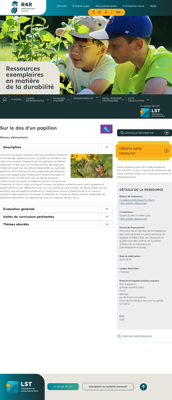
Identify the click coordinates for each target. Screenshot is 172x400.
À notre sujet (81, 6)
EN (118, 12)
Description (12, 147)
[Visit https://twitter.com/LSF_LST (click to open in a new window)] (106, 12)
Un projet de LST (63, 386)
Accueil (62, 6)
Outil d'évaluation (136, 99)
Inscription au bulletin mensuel (108, 386)
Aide (153, 6)
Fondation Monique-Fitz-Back (136, 200)
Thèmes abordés (16, 224)
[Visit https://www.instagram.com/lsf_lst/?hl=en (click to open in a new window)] (99, 12)
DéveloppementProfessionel (111, 99)
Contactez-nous (133, 6)
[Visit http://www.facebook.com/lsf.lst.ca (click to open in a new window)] (93, 12)
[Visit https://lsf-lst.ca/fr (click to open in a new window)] (152, 113)
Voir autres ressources (133, 203)
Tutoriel (16, 99)
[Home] (23, 7)
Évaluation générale (19, 209)
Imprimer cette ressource (137, 335)
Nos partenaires (106, 6)
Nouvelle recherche (139, 132)
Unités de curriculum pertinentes (28, 217)
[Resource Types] (106, 129)
